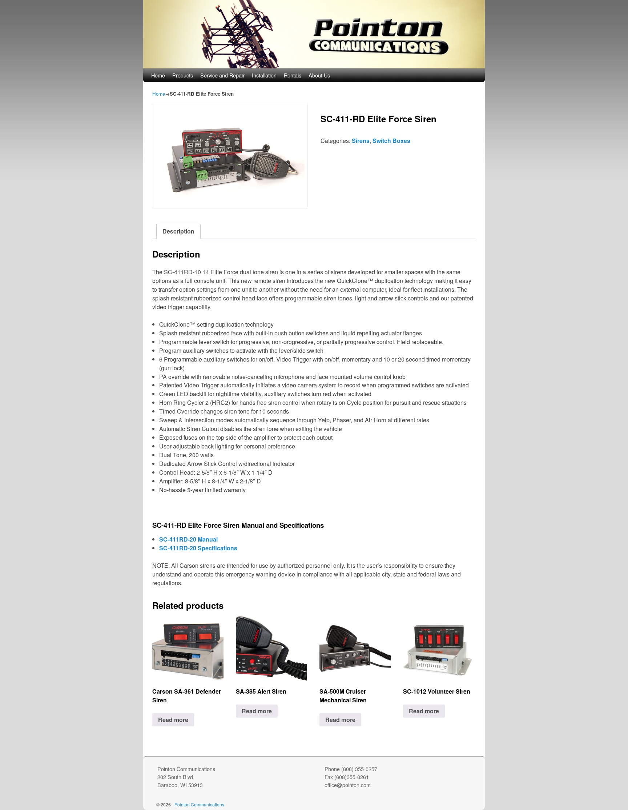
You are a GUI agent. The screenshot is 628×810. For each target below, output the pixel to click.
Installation (264, 75)
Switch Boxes (391, 140)
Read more (173, 719)
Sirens (361, 140)
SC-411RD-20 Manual (188, 539)
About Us (319, 75)
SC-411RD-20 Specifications (198, 548)
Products (182, 75)
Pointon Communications (199, 804)
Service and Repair (222, 75)
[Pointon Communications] (314, 34)
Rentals (292, 75)
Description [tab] (178, 231)
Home (158, 75)
